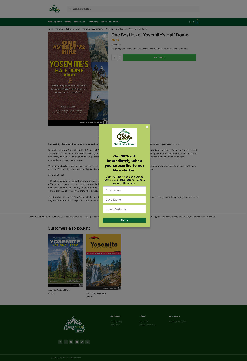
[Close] (147, 127)
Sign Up (124, 220)
